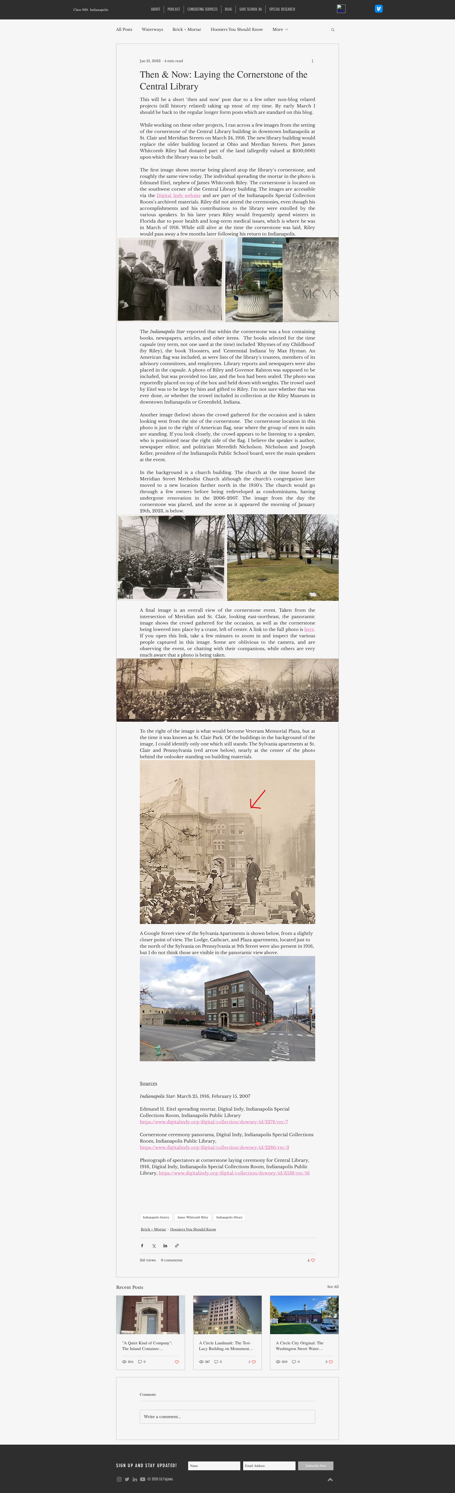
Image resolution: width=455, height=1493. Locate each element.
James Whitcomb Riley (192, 1217)
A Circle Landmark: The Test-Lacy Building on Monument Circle (225, 1345)
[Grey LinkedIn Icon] (135, 1479)
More (278, 29)
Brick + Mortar (187, 29)
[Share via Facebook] (142, 1245)
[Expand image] (170, 279)
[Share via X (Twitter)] (153, 1245)
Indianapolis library (229, 1217)
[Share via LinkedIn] (165, 1245)
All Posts (124, 29)
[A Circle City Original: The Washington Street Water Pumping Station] (304, 1315)
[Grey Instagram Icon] (119, 1479)
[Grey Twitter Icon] (127, 1479)
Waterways (152, 29)
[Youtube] (143, 1479)
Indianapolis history (156, 1217)
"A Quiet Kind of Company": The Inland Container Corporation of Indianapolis (147, 1345)
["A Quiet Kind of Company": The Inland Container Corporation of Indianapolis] (150, 1315)
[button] (282, 9)
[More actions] (312, 61)
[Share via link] (177, 1245)
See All (333, 1287)
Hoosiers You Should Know (237, 29)
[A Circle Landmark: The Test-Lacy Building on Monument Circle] (227, 1315)
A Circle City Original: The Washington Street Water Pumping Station (299, 1345)
